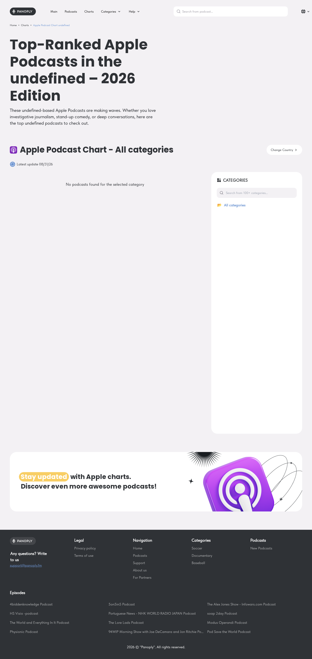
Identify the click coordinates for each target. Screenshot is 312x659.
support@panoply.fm (26, 565)
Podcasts (140, 555)
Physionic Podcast (24, 631)
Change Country (282, 150)
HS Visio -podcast (24, 613)
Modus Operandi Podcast (227, 622)
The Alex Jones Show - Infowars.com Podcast (241, 604)
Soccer (197, 548)
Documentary (202, 555)
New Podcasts (261, 548)
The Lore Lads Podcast (126, 622)
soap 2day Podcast (222, 613)
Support (139, 563)
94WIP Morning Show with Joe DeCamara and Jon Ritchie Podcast (156, 631)
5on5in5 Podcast (121, 604)
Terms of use (83, 555)
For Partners (142, 577)
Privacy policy (85, 548)
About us (140, 570)
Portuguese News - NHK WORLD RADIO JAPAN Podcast (152, 613)
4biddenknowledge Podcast (31, 604)
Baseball (198, 563)
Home (137, 548)
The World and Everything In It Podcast (39, 622)
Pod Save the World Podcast (229, 631)
